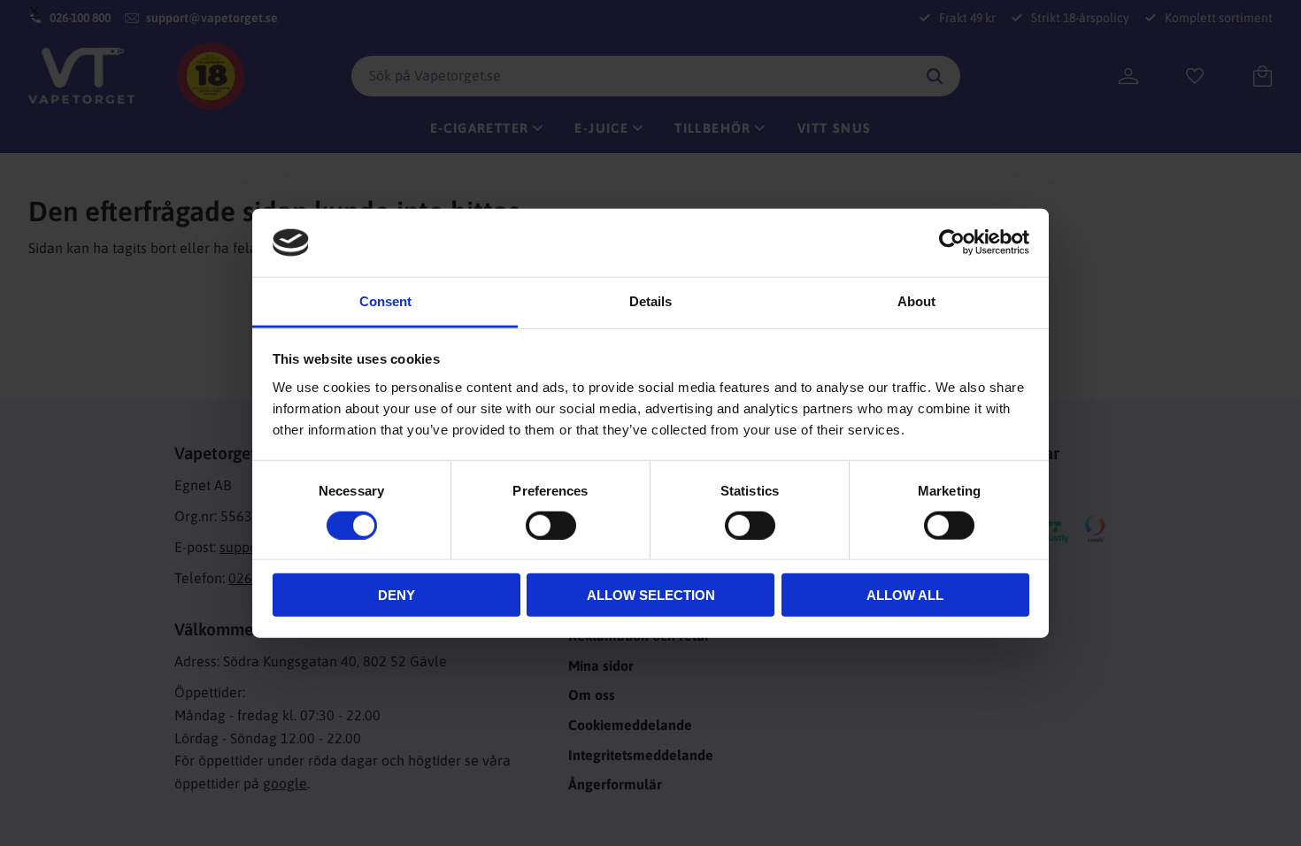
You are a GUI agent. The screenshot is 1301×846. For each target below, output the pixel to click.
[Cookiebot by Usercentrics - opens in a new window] (951, 242)
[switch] (551, 525)
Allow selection (651, 595)
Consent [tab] (385, 301)
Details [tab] (650, 301)
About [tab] (916, 301)
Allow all (904, 595)
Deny (396, 595)
